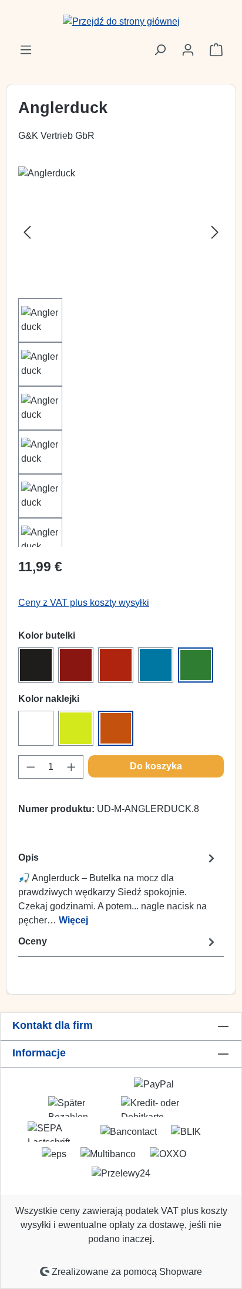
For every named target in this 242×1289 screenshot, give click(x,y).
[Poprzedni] (27, 232)
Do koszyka (156, 766)
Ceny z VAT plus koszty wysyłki (83, 603)
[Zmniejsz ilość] (30, 767)
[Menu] (26, 50)
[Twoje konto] (188, 50)
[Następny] (215, 232)
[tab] (118, 888)
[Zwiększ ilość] (71, 767)
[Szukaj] (160, 50)
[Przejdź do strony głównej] (121, 21)
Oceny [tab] (32, 941)
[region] (121, 356)
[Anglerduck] (121, 232)
